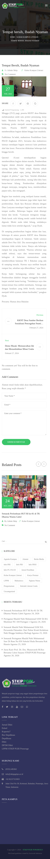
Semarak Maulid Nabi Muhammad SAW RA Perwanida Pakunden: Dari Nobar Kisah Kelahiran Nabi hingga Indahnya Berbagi (26, 630)
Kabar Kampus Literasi (34, 70)
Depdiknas (6, 738)
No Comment (10, 74)
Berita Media (39, 559)
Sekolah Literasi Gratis (29, 586)
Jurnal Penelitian (27, 570)
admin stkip (12, 70)
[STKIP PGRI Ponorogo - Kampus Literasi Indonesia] (14, 5)
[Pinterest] (28, 103)
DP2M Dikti (7, 745)
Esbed (4, 728)
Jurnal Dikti (7, 724)
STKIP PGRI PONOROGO (33, 850)
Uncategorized (9, 591)
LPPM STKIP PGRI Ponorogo (15, 748)
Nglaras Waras (34, 581)
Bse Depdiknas (8, 735)
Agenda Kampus (10, 559)
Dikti (4, 742)
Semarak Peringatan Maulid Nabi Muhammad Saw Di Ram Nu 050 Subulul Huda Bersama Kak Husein (25, 641)
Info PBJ (19, 565)
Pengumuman (9, 586)
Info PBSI (32, 565)
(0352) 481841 (11, 769)
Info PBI (7, 565)
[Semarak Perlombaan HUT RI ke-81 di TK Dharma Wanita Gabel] (24, 491)
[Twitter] (20, 103)
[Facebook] (13, 103)
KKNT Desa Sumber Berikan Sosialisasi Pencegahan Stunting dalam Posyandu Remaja (29, 323)
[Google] (35, 103)
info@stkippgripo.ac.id (14, 774)
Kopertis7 (6, 731)
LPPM (6, 581)
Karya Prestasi (32, 575)
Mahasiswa (19, 581)
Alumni (25, 559)
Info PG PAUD (10, 570)
